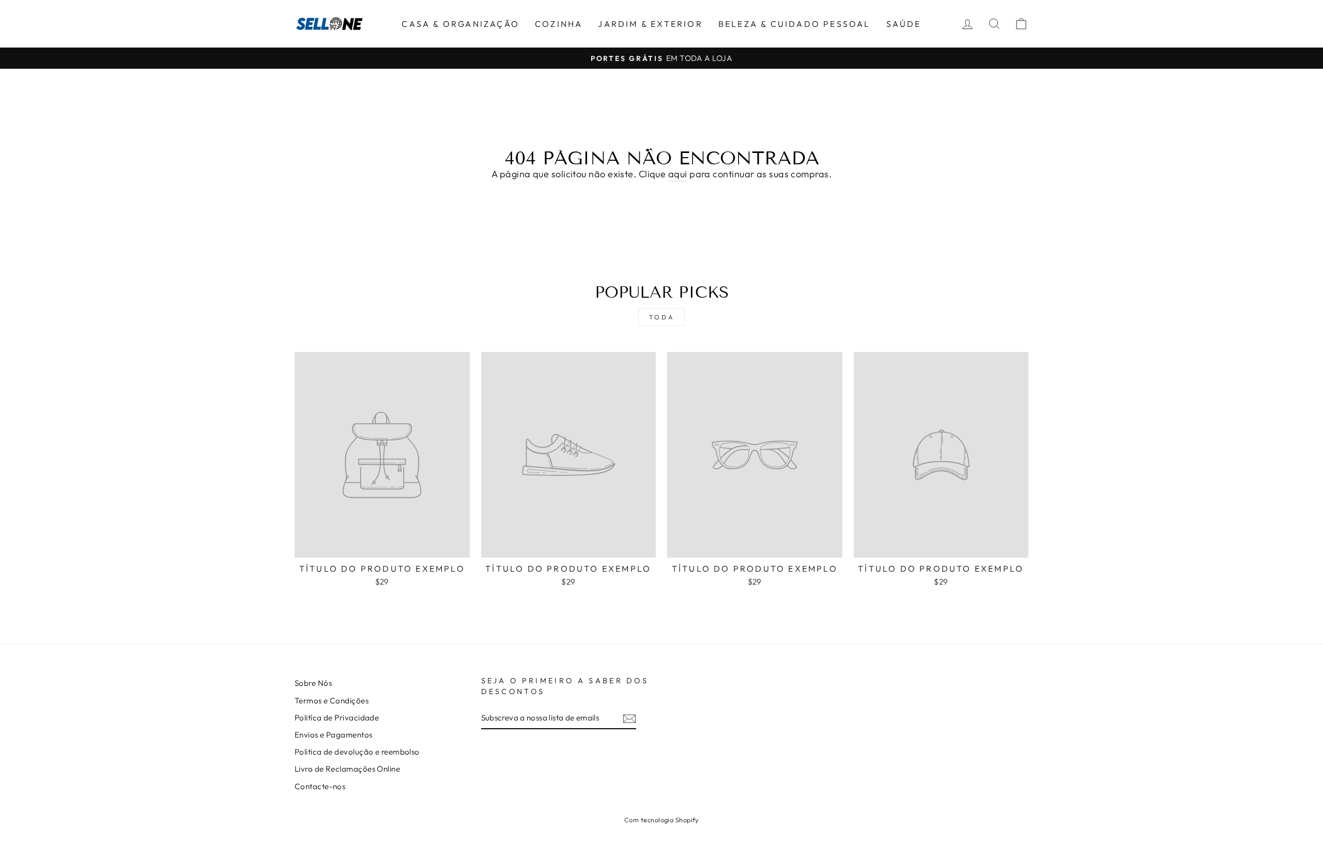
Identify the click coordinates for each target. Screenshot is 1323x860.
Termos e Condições (331, 700)
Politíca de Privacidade (337, 718)
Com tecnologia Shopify (661, 820)
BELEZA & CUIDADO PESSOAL (794, 24)
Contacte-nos (320, 786)
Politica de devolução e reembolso (357, 752)
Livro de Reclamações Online (347, 769)
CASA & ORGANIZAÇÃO (460, 24)
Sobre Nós (313, 683)
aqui (677, 174)
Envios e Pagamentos (334, 735)
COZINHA (558, 24)
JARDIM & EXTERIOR (650, 24)
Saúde (903, 24)
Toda (661, 317)
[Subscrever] (629, 718)
